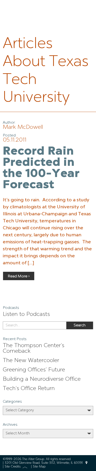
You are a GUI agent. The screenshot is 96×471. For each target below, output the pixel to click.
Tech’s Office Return (29, 388)
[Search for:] (34, 325)
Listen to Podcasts (26, 314)
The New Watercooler (31, 360)
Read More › (19, 276)
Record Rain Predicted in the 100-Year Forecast (41, 168)
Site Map (39, 466)
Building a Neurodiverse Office (42, 379)
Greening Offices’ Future (34, 370)
